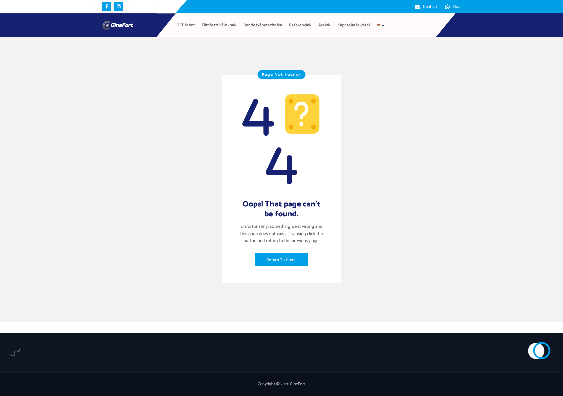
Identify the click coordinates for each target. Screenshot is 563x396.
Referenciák (300, 25)
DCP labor (185, 25)
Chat (456, 6)
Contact (430, 6)
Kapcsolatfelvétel (353, 25)
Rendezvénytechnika (262, 25)
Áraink (324, 25)
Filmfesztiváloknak (219, 25)
